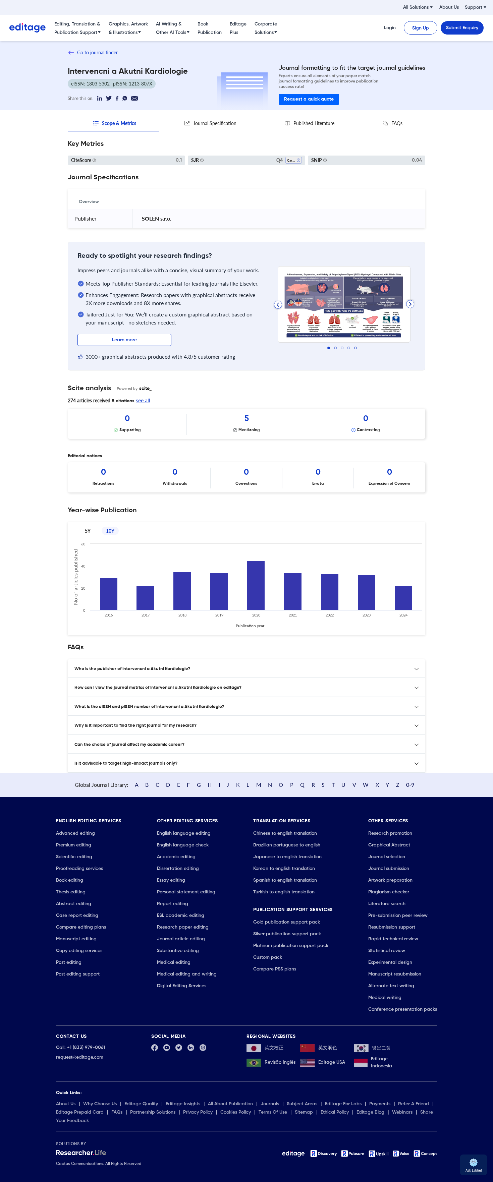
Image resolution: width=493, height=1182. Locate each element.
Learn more (124, 340)
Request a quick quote (309, 99)
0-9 (410, 784)
